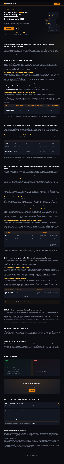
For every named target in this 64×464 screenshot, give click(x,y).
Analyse (27, 455)
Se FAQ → (32, 390)
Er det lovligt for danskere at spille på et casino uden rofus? (16, 410)
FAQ (16, 28)
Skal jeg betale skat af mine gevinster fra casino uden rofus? (17, 419)
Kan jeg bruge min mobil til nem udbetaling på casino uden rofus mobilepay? (20, 423)
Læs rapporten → (9, 28)
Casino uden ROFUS (35, 455)
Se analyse (57, 3)
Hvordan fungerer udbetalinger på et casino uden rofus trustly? (17, 414)
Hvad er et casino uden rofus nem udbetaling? (14, 403)
